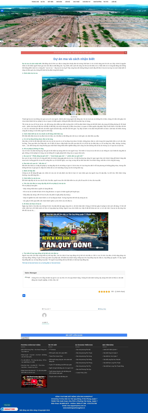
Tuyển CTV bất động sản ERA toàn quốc (60, 364)
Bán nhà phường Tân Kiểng (84, 359)
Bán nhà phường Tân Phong (84, 362)
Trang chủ (35, 1)
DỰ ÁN (43, 1)
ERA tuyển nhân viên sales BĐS (58, 353)
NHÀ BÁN (59, 1)
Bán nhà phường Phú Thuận (84, 353)
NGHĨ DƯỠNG (98, 1)
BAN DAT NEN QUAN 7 (110, 349)
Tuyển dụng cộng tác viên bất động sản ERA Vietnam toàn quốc (60, 372)
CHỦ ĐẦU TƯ (86, 1)
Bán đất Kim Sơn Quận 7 (111, 356)
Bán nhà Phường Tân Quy (83, 369)
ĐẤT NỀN (50, 1)
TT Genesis (52, 349)
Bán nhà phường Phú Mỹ (83, 349)
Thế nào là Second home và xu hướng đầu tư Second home (41, 263)
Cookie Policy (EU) (81, 372)
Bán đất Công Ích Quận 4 (111, 353)
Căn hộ (67, 1)
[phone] (2, 409)
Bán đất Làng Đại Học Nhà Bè (112, 359)
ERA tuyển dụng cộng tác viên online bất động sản (60, 360)
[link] (74, 114)
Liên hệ (114, 1)
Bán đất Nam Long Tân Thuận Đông (114, 366)
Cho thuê (76, 1)
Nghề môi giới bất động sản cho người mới (61, 368)
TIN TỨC (105, 1)
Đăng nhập (103, 309)
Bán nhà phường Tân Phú (83, 366)
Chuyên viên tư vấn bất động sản (58, 376)
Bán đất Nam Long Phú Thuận (112, 362)
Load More (25, 338)
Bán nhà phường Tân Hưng (84, 356)
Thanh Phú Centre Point (56, 356)
